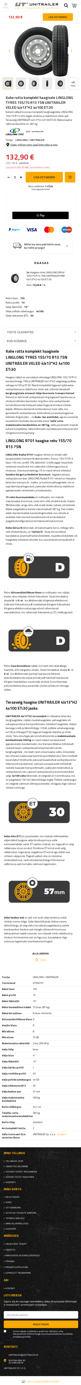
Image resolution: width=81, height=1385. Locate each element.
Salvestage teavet (16, 1244)
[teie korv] (74, 6)
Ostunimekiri (13, 1207)
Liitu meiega (13, 1295)
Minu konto (12, 1189)
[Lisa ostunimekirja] (70, 177)
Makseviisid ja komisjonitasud (22, 1255)
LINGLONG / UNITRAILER (29, 140)
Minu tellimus (14, 1153)
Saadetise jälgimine (17, 1166)
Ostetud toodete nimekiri (21, 1213)
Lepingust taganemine (18, 1273)
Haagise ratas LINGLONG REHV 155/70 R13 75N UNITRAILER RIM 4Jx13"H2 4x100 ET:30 (45, 275)
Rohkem (61, 1134)
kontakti (11, 1182)
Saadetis (10, 1250)
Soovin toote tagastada (20, 1177)
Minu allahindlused (17, 1223)
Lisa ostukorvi (44, 177)
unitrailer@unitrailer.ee (23, 1355)
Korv (8, 1202)
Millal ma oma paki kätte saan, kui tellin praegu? (42, 246)
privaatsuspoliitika (16, 1267)
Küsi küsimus (17, 340)
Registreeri (12, 1197)
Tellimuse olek (14, 1161)
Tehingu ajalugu (15, 1218)
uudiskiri (11, 1229)
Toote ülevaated (20, 332)
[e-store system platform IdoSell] (40, 1381)
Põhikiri (10, 1261)
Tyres (43, 960)
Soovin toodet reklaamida (21, 1172)
